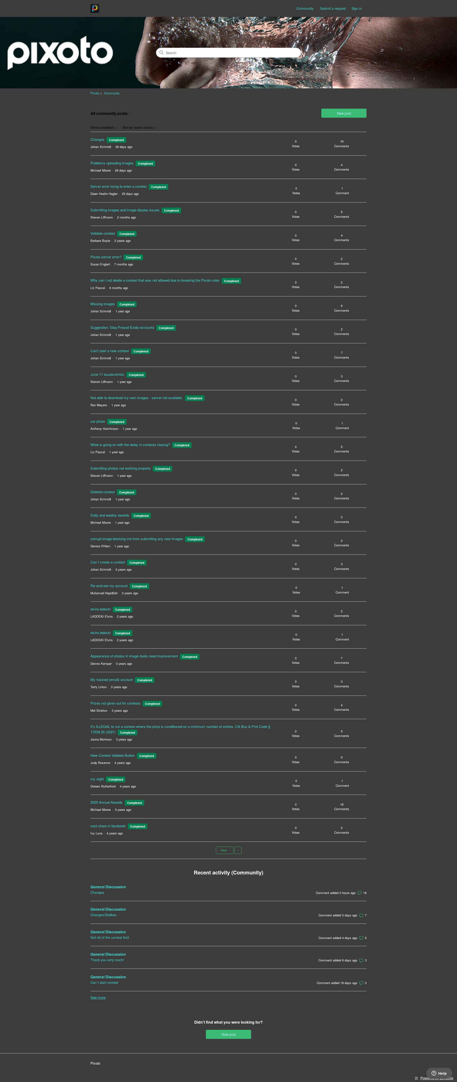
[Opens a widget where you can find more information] (439, 1074)
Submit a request (333, 8)
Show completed (102, 127)
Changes (97, 139)
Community (304, 8)
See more (98, 997)
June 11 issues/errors (107, 374)
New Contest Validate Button (112, 755)
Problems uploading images (112, 162)
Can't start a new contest (109, 350)
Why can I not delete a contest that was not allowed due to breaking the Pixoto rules (154, 280)
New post (344, 113)
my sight (97, 778)
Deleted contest (102, 491)
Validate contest (102, 233)
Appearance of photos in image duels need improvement (134, 655)
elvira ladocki (100, 608)
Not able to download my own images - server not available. (136, 397)
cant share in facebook (108, 825)
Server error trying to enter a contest (118, 186)
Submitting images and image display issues (124, 209)
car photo (97, 421)
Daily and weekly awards (109, 515)
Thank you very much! (107, 959)
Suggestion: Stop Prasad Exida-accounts (122, 327)
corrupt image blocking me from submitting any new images (136, 538)
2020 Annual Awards (106, 802)
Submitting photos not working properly (120, 468)
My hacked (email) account (112, 679)
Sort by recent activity (138, 127)
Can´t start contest (104, 982)
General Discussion (108, 886)
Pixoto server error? (105, 256)
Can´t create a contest (107, 561)
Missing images (102, 303)
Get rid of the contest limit (109, 937)
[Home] (94, 8)
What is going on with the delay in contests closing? (130, 444)
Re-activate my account (109, 585)
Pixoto (94, 93)
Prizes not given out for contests (115, 703)
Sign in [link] (357, 8)
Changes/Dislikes (103, 914)
